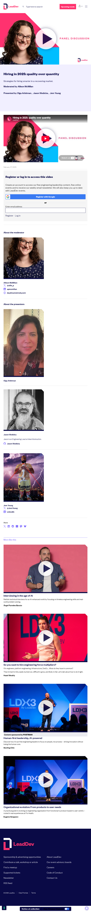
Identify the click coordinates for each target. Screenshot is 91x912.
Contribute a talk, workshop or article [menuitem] (21, 862)
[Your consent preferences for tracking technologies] (4, 908)
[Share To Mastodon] (21, 526)
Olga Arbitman (24, 93)
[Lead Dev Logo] (11, 7)
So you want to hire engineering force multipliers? (30, 664)
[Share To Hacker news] (17, 526)
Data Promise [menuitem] (23, 892)
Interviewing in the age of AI (18, 595)
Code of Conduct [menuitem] (55, 872)
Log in (17, 215)
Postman (27, 734)
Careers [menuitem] (50, 867)
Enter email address (13, 206)
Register (9, 215)
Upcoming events (68, 6)
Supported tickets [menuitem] (12, 872)
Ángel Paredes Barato (13, 605)
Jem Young (55, 93)
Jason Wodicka (40, 93)
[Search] (23, 6)
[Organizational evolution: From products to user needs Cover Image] (45, 780)
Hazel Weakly (9, 675)
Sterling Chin (9, 747)
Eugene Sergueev (11, 816)
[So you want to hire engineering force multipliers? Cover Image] (45, 637)
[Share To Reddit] (12, 526)
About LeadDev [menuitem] (54, 856)
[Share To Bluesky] (25, 526)
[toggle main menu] (86, 7)
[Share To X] (5, 526)
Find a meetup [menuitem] (10, 867)
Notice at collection (30, 909)
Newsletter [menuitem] (9, 877)
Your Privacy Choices (53, 909)
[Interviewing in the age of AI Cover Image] (45, 568)
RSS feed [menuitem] (8, 883)
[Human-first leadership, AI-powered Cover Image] (45, 707)
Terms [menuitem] (33, 892)
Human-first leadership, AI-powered (23, 738)
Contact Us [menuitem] (52, 877)
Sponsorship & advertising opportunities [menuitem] (22, 856)
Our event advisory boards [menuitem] (59, 862)
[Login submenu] (80, 6)
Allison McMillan (25, 86)
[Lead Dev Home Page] (19, 844)
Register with (45, 196)
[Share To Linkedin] (9, 526)
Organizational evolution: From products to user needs (32, 807)
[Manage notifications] (87, 908)
